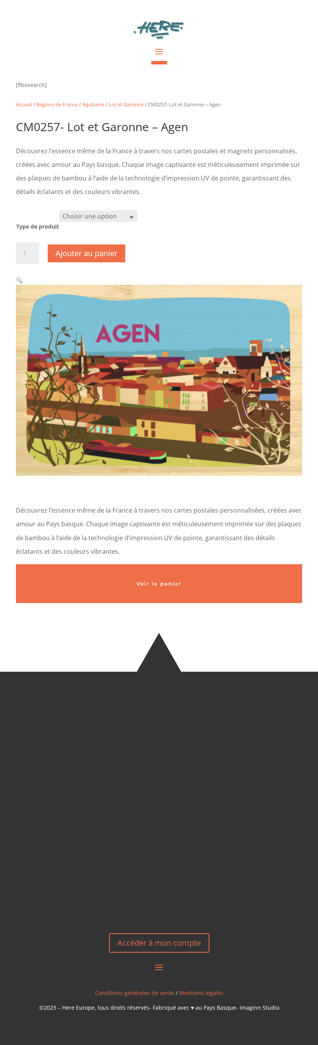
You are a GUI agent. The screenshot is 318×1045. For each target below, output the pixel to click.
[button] (19, 280)
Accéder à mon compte (159, 943)
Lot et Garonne (126, 104)
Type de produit (37, 226)
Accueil (24, 104)
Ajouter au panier (86, 253)
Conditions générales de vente (134, 992)
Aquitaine (93, 104)
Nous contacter (159, 897)
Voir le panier (159, 584)
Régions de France (57, 104)
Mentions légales (201, 992)
